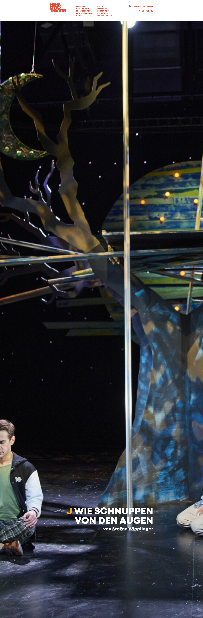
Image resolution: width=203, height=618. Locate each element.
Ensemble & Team (84, 11)
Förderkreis (103, 11)
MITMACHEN (102, 13)
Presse (150, 6)
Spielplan (80, 6)
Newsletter (139, 6)
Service (100, 6)
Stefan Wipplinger (132, 529)
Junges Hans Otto (84, 13)
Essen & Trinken (104, 16)
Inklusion (102, 9)
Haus (78, 16)
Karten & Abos (82, 9)
